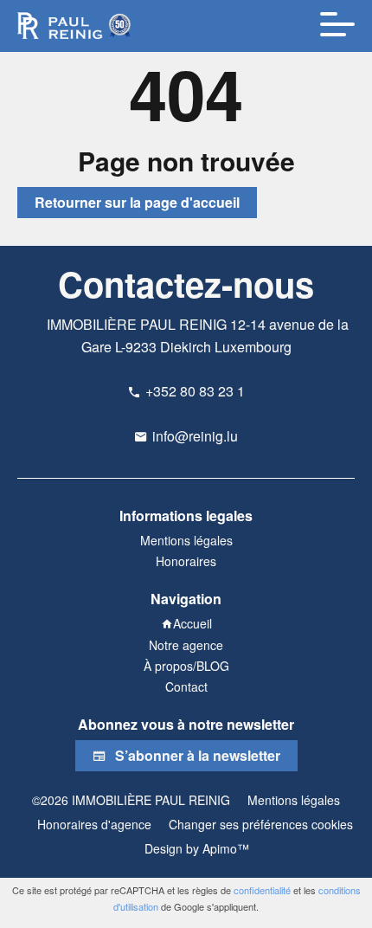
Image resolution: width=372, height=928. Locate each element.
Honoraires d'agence (94, 824)
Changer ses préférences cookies (261, 824)
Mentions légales (293, 800)
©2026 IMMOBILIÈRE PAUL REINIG (131, 800)
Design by (195, 848)
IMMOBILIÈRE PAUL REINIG (137, 324)
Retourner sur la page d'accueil (137, 202)
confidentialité (262, 890)
